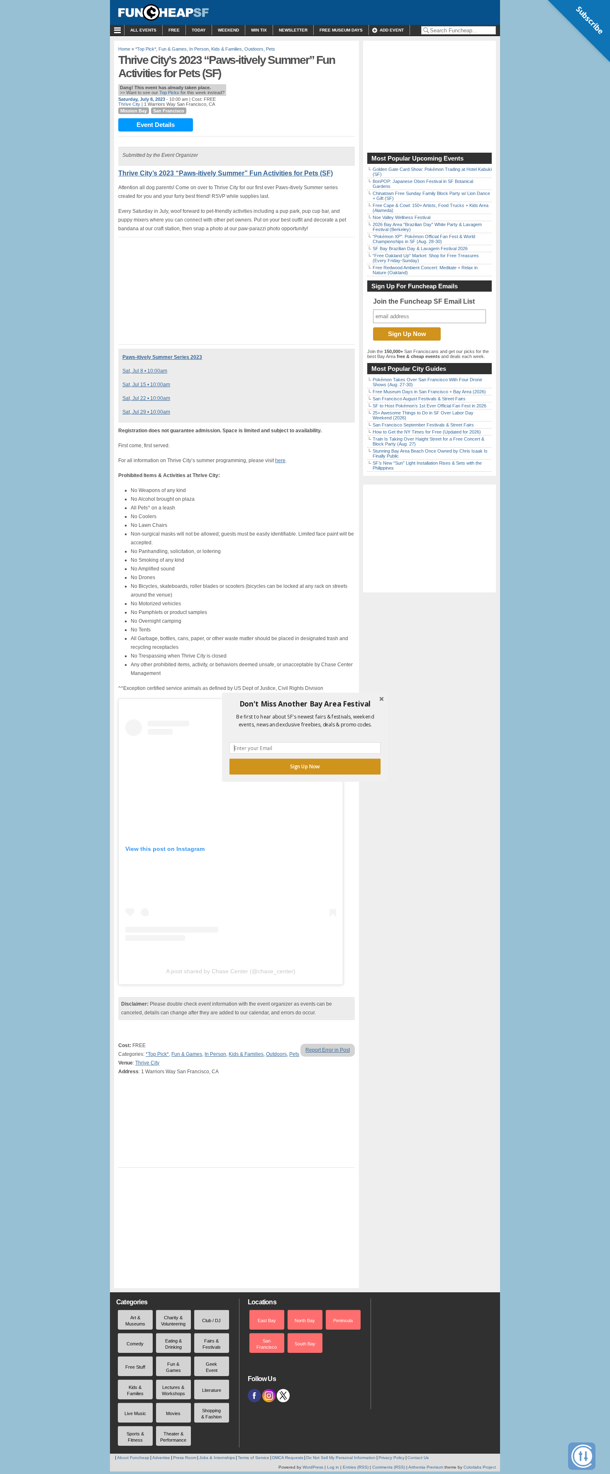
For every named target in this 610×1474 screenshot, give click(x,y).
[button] (305, 704)
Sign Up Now (305, 766)
